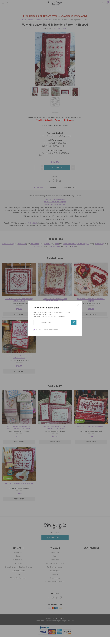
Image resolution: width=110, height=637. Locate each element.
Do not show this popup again (47, 330)
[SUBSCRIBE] (73, 322)
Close (78, 305)
